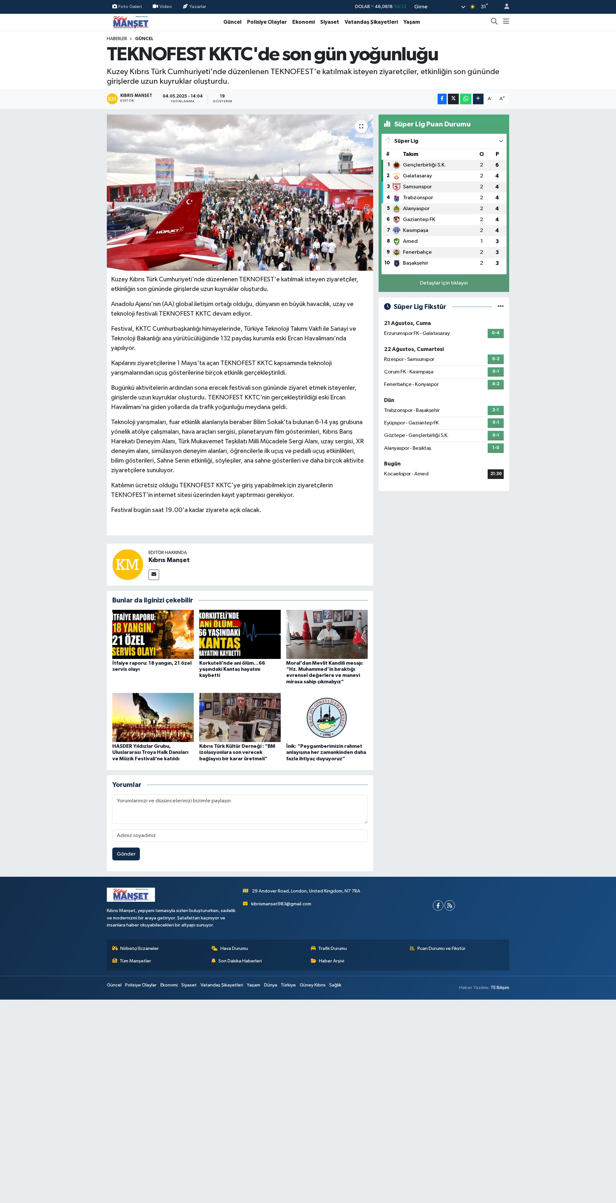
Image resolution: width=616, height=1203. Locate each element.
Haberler (117, 39)
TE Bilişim (500, 987)
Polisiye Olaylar (267, 22)
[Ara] (494, 22)
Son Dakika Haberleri (240, 961)
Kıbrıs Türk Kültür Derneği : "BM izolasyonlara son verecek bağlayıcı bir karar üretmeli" (237, 752)
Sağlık (335, 985)
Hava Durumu (234, 948)
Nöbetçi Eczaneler (139, 948)
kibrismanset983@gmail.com (281, 903)
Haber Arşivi (331, 961)
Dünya (270, 985)
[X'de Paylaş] (453, 99)
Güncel (232, 22)
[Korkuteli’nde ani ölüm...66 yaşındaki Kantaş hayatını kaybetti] (240, 634)
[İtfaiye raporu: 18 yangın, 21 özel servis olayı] (153, 634)
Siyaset (329, 22)
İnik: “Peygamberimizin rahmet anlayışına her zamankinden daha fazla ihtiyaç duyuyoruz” (326, 752)
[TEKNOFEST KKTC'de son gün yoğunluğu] (240, 193)
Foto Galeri (130, 6)
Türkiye (288, 985)
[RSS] (449, 905)
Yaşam (411, 22)
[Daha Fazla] (478, 99)
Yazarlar (197, 6)
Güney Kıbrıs (313, 985)
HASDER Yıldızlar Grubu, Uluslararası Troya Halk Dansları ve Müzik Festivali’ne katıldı (150, 752)
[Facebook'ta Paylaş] (442, 99)
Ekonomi (303, 22)
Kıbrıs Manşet (169, 560)
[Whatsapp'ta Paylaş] (465, 99)
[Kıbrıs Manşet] (127, 564)
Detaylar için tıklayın (444, 283)
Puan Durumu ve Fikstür (441, 948)
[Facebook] (438, 905)
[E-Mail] (154, 574)
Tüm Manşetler (135, 961)
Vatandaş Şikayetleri (371, 22)
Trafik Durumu (332, 948)
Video (165, 6)
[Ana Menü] (506, 22)
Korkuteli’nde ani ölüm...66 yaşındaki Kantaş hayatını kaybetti (232, 669)
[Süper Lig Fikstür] (501, 307)
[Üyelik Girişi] (504, 7)
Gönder (126, 854)
